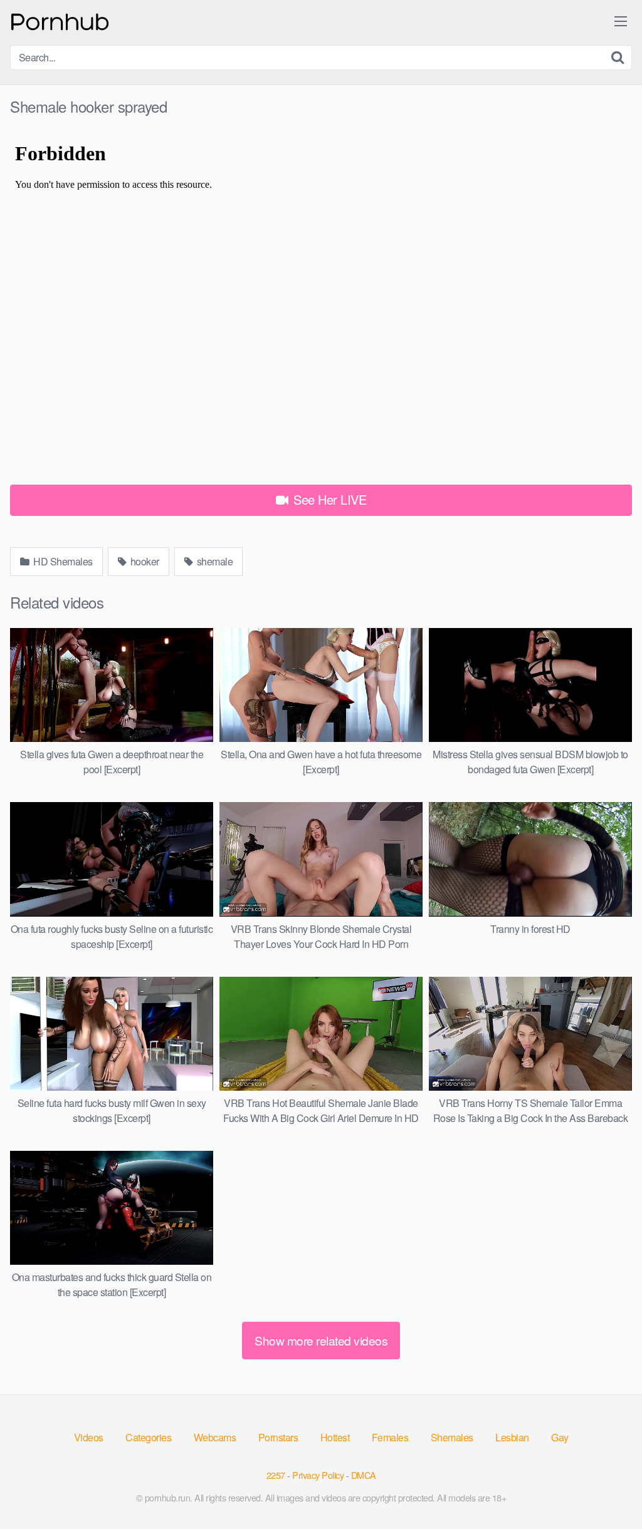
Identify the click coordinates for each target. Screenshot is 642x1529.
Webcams (215, 1437)
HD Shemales (62, 561)
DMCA (363, 1474)
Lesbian (512, 1437)
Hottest (335, 1437)
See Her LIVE (328, 499)
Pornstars (278, 1437)
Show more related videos (321, 1340)
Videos (88, 1437)
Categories (148, 1437)
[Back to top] (607, 1489)
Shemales (452, 1437)
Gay (560, 1437)
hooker (143, 561)
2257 (275, 1474)
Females (390, 1437)
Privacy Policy (318, 1474)
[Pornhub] (60, 20)
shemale (213, 561)
